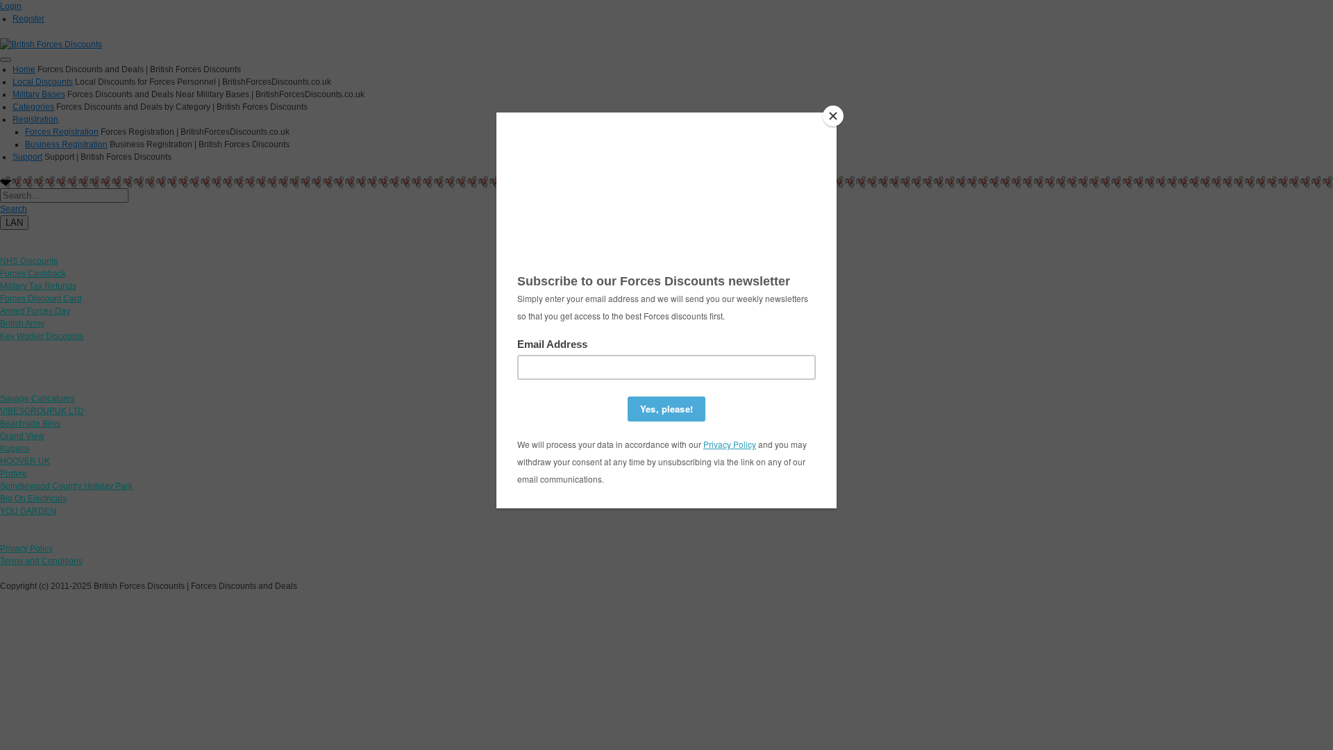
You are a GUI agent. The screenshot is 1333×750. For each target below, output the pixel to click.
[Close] (833, 116)
